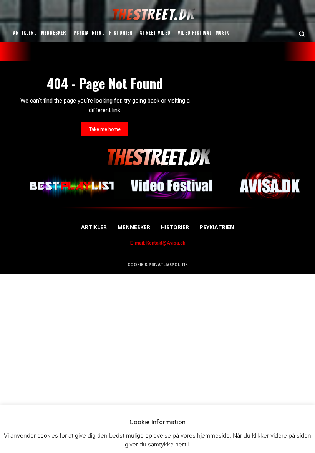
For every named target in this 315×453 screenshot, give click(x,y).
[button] (301, 33)
